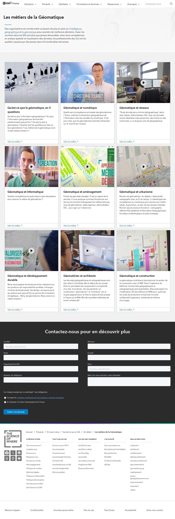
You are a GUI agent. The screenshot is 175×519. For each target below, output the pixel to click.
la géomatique (29, 32)
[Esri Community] (6, 458)
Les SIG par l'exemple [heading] (87, 439)
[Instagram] (13, 458)
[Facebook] (6, 452)
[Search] (171, 4)
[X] (13, 452)
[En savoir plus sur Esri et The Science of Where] (12, 439)
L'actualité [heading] (109, 439)
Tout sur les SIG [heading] (59, 439)
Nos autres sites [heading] (137, 439)
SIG (77, 38)
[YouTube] (19, 458)
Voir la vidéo (14, 141)
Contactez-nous (153, 4)
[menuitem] (37, 445)
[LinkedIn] (19, 452)
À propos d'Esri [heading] (33, 439)
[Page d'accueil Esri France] (11, 4)
